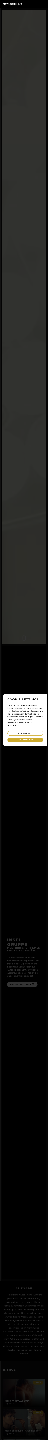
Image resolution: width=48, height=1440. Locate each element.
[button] (42, 4)
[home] (12, 4)
